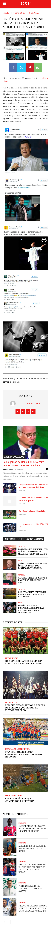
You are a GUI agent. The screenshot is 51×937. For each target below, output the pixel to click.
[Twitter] (21, 67)
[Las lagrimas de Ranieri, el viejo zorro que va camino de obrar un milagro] (25, 442)
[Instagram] (23, 411)
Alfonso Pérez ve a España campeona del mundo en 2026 (32, 580)
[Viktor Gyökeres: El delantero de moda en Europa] (9, 887)
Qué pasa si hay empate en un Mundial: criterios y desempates (32, 594)
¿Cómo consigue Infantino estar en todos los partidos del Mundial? (32, 566)
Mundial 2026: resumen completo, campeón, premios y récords (24, 754)
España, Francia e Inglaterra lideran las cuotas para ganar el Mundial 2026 (31, 609)
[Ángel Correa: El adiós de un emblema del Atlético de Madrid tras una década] (9, 867)
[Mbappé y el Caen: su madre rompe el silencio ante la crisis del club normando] (9, 907)
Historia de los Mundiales (17, 749)
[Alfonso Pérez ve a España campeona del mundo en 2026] (9, 578)
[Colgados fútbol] (13, 403)
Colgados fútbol (29, 403)
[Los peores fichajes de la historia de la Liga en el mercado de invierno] (9, 488)
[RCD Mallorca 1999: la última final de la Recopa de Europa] (25, 640)
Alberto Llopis (8, 469)
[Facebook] (13, 67)
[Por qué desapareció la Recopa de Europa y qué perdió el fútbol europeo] (25, 685)
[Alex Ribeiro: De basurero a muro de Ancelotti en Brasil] (9, 847)
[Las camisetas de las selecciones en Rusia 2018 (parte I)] (9, 501)
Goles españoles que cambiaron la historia (19, 799)
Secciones (19, 13)
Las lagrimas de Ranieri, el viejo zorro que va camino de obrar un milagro (23, 463)
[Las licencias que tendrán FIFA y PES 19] (9, 527)
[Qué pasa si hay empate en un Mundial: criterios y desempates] (9, 593)
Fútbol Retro (11, 658)
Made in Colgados (14, 456)
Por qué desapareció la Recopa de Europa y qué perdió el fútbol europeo (25, 707)
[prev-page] (4, 922)
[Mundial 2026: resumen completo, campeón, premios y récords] (25, 731)
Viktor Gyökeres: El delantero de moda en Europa (30, 888)
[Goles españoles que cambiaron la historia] (25, 778)
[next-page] (8, 922)
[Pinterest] (30, 67)
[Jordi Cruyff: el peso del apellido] (9, 514)
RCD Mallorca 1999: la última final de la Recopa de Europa (23, 662)
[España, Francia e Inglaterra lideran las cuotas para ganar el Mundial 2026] (9, 607)
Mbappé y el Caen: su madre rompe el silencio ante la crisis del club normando (32, 908)
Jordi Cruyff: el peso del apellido (32, 511)
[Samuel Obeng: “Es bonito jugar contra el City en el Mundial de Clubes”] (9, 827)
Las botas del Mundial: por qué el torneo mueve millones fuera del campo (33, 551)
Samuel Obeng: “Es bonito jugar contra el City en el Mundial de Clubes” (32, 828)
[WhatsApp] (38, 67)
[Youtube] (33, 411)
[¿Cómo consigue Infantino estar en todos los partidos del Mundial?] (9, 564)
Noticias (34, 13)
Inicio (6, 13)
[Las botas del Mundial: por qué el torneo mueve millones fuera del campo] (9, 550)
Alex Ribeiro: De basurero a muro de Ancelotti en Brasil (32, 848)
